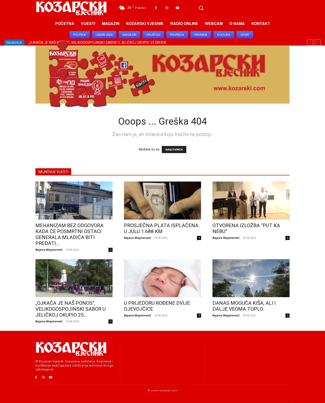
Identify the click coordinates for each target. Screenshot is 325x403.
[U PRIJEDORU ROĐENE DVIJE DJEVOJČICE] (162, 278)
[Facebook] (156, 8)
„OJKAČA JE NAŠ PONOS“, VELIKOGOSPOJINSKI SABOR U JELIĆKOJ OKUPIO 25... (70, 309)
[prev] (310, 43)
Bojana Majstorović (49, 249)
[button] (201, 8)
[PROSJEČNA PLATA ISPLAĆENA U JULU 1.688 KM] (162, 201)
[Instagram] (166, 8)
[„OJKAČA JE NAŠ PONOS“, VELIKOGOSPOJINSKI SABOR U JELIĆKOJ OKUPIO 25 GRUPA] (74, 278)
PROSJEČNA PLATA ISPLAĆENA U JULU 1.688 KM (161, 228)
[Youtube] (177, 8)
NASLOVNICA (174, 149)
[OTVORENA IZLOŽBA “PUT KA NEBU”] (251, 201)
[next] (318, 43)
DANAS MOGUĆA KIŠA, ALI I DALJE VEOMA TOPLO (244, 306)
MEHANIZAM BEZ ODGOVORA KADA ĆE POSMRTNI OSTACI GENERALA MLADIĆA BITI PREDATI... (69, 234)
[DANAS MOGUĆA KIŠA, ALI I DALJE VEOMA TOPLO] (251, 278)
